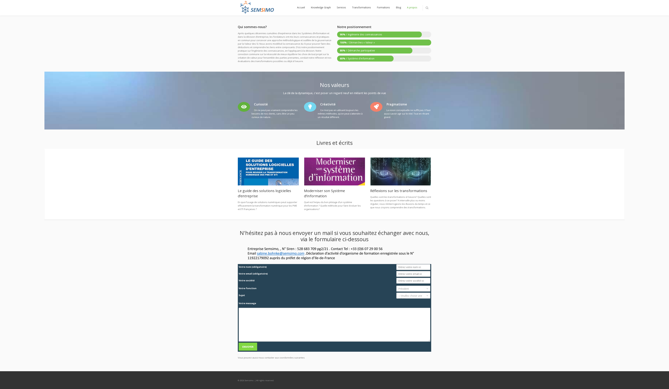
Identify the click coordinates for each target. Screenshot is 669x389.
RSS (427, 380)
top (662, 382)
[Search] (427, 8)
